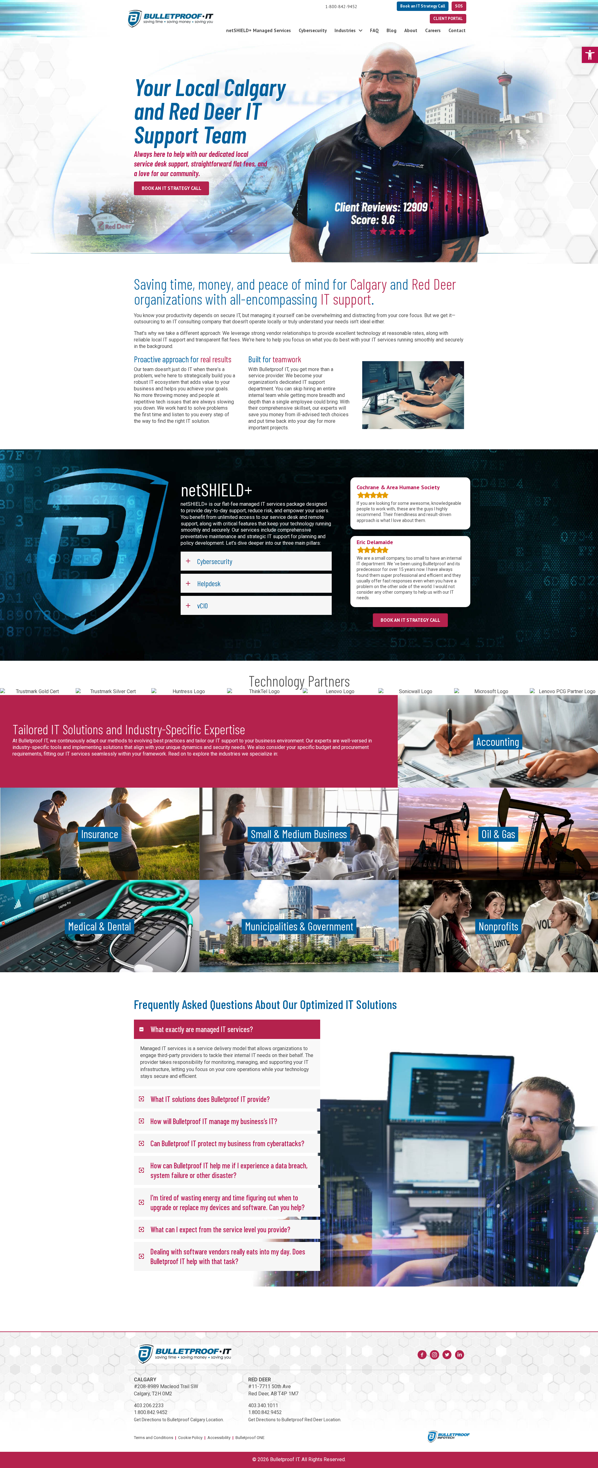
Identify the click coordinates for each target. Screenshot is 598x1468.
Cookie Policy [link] (190, 1438)
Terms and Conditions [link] (153, 1438)
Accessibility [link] (218, 1438)
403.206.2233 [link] (149, 1405)
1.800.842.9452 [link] (151, 1413)
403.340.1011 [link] (263, 1405)
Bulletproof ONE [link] (249, 1438)
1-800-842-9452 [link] (341, 6)
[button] (256, 561)
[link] (590, 55)
